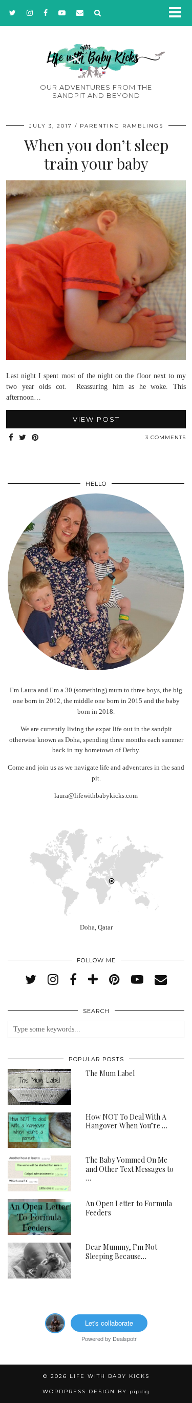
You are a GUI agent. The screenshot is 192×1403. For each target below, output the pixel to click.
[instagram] (30, 12)
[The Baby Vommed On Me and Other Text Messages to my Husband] (39, 1173)
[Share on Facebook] (11, 438)
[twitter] (12, 12)
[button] (178, 13)
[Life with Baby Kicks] (96, 45)
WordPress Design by (96, 1391)
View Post (96, 419)
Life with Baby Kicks (110, 1376)
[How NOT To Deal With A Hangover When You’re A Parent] (39, 1130)
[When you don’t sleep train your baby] (96, 358)
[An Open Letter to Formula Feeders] (39, 1217)
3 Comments (165, 437)
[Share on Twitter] (22, 438)
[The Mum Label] (39, 1087)
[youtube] (62, 12)
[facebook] (46, 12)
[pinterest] (114, 979)
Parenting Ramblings (121, 125)
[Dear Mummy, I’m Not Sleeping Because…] (39, 1260)
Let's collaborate (109, 1323)
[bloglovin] (93, 979)
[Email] (80, 12)
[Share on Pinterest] (35, 438)
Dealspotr (125, 1338)
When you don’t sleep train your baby (96, 154)
